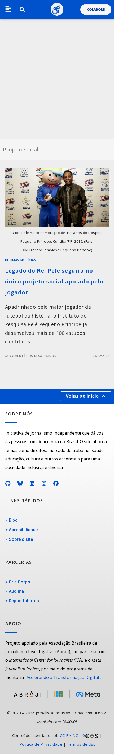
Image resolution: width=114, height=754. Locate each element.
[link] (57, 740)
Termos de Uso (81, 744)
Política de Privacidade (41, 744)
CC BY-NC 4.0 (72, 735)
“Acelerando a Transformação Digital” (62, 677)
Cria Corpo (19, 581)
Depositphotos (24, 600)
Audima (16, 591)
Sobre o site (21, 539)
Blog (13, 520)
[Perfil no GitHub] (8, 483)
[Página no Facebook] (56, 483)
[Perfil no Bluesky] (20, 483)
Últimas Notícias (20, 260)
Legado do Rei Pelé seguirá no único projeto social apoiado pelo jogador (54, 281)
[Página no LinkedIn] (32, 483)
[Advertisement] (57, 79)
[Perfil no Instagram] (44, 483)
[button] (8, 9)
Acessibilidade (23, 529)
